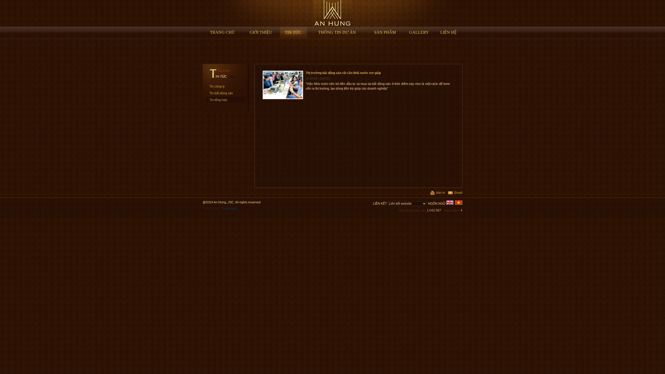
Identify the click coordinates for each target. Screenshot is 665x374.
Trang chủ (222, 32)
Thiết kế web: (220, 208)
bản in (440, 193)
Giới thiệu (261, 32)
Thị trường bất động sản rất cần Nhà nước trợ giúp (343, 73)
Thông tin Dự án (337, 32)
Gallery (419, 32)
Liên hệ (448, 32)
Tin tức (293, 32)
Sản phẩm (385, 32)
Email (457, 193)
